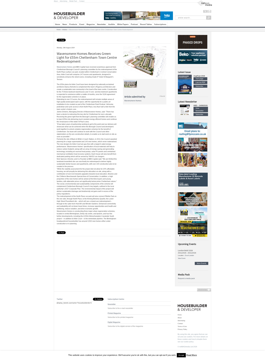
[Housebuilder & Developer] (69, 11)
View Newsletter (200, 109)
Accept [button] (181, 355)
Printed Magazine (114, 313)
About (56, 1)
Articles (64, 29)
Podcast (134, 24)
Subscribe (199, 86)
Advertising (63, 1)
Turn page (199, 79)
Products (73, 24)
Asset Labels (194, 178)
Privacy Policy (182, 329)
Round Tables (146, 24)
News (64, 24)
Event (81, 24)
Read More (191, 355)
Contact (81, 1)
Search (208, 18)
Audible (111, 24)
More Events (201, 263)
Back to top (202, 290)
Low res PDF (200, 82)
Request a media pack (186, 278)
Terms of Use (182, 326)
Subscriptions (160, 24)
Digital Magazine (114, 322)
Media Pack (73, 1)
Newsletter (101, 24)
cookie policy (188, 342)
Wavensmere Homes (64, 67)
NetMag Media (202, 2)
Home (57, 24)
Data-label (184, 174)
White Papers (122, 24)
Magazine (91, 24)
